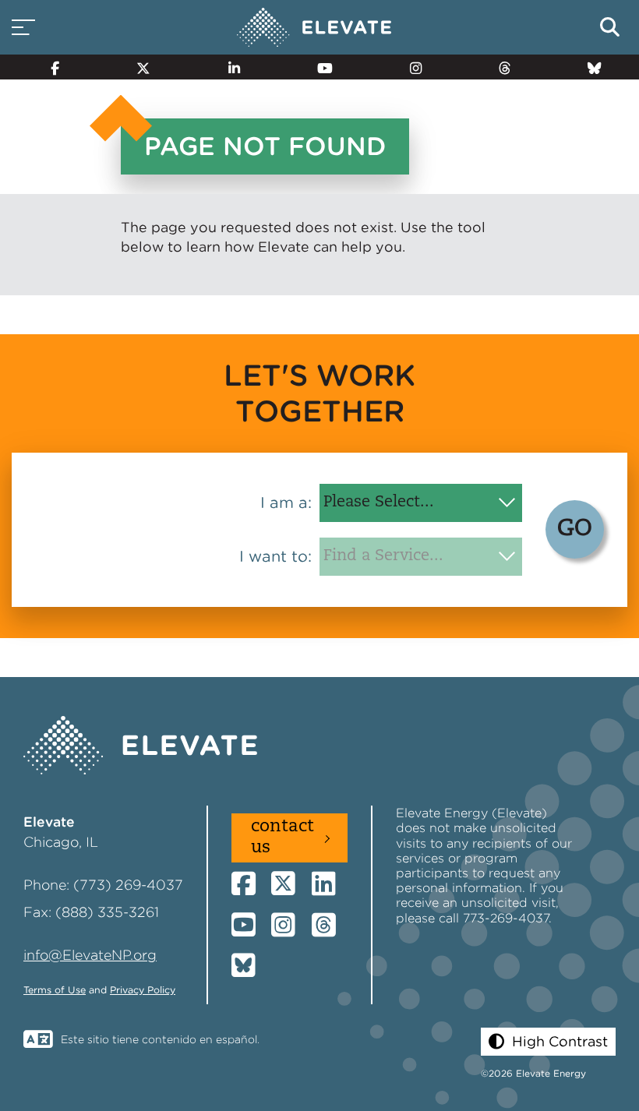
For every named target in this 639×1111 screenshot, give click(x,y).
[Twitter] (136, 67)
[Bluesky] (588, 67)
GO (574, 529)
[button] (548, 1041)
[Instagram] (409, 67)
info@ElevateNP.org (90, 955)
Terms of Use (54, 990)
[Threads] (498, 67)
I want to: (275, 556)
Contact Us (282, 837)
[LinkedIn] (226, 67)
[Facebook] (48, 67)
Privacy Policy (142, 990)
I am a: (286, 502)
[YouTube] (317, 67)
